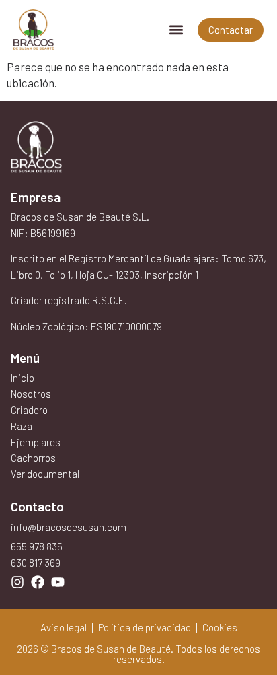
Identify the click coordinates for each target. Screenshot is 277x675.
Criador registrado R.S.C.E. (69, 300)
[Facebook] (37, 582)
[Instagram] (17, 582)
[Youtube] (58, 582)
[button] (176, 30)
